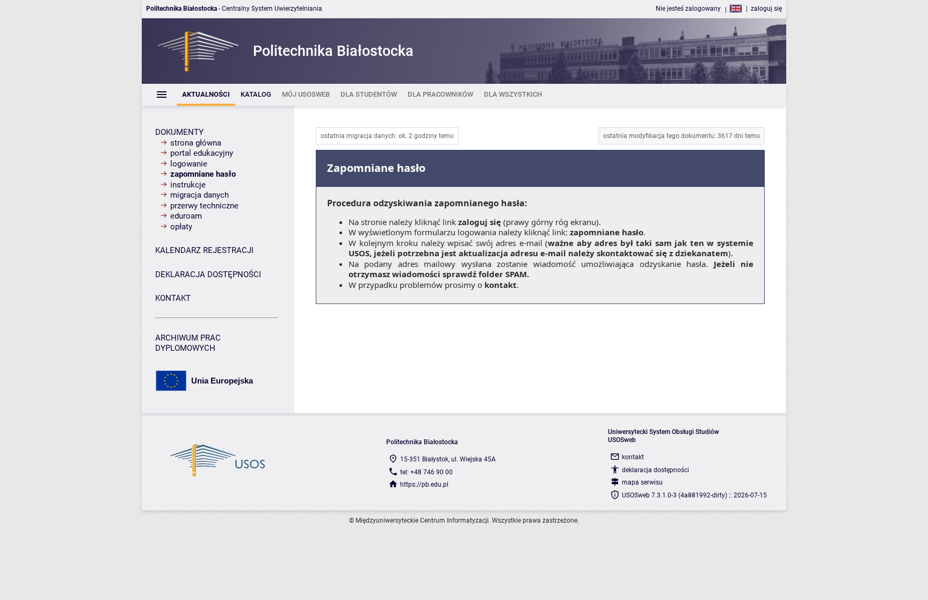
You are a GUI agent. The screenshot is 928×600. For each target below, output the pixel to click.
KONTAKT (173, 298)
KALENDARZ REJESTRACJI (204, 250)
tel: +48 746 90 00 (426, 472)
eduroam (186, 216)
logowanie (188, 164)
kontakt (500, 284)
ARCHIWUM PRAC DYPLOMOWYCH (188, 343)
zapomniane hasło (203, 174)
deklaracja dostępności (655, 470)
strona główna (195, 143)
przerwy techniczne (204, 206)
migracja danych (199, 195)
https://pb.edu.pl (424, 484)
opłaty (181, 227)
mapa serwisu (642, 482)
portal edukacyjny (201, 153)
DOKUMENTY (179, 132)
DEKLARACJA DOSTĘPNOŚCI (208, 274)
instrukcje (188, 185)
